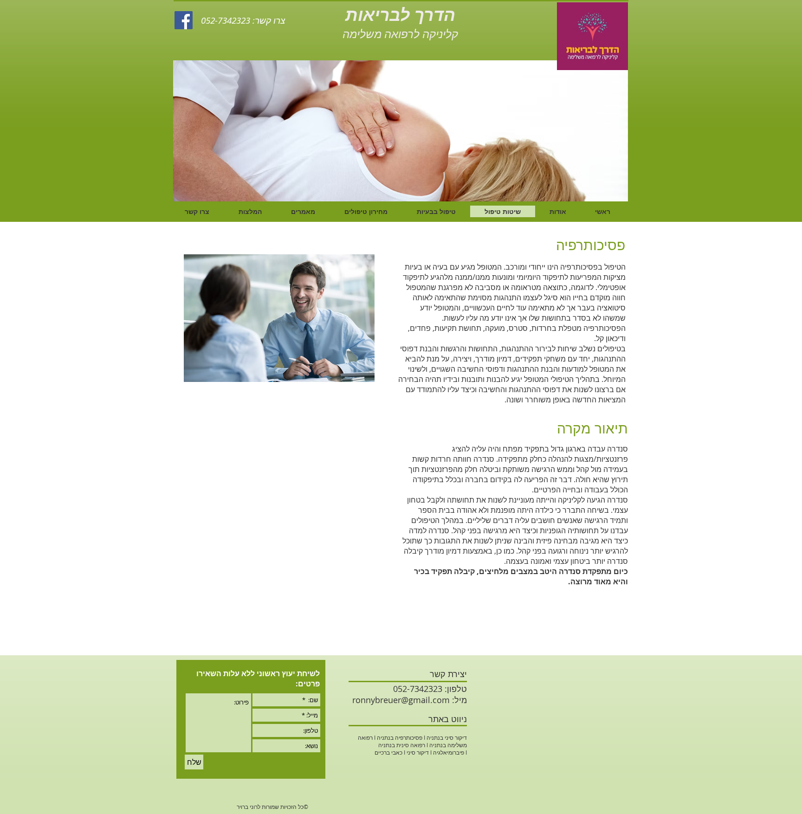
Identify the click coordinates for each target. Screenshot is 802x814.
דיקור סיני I (415, 752)
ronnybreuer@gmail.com (401, 699)
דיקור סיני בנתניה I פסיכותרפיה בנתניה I (420, 737)
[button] (400, 130)
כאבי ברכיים (388, 752)
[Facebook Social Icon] (184, 20)
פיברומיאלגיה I (446, 752)
